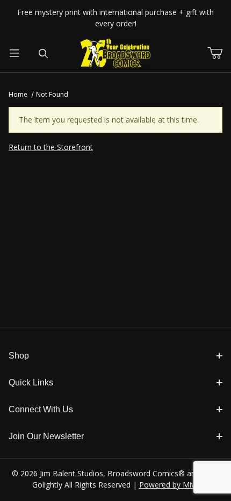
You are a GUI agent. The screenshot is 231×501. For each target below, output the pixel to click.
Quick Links (31, 382)
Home (18, 94)
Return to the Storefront (51, 147)
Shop (19, 355)
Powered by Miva (169, 484)
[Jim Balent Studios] (116, 53)
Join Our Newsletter (46, 436)
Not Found (52, 94)
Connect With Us (41, 409)
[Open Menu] (14, 54)
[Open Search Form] (43, 54)
